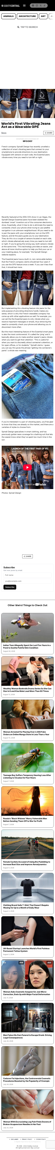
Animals (8, 16)
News (3, 133)
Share (49, 133)
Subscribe (9, 587)
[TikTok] (44, 5)
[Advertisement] (27, 60)
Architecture (27, 16)
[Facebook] (33, 5)
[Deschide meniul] (24, 5)
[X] (41, 5)
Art (43, 16)
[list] (27, 16)
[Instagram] (37, 5)
